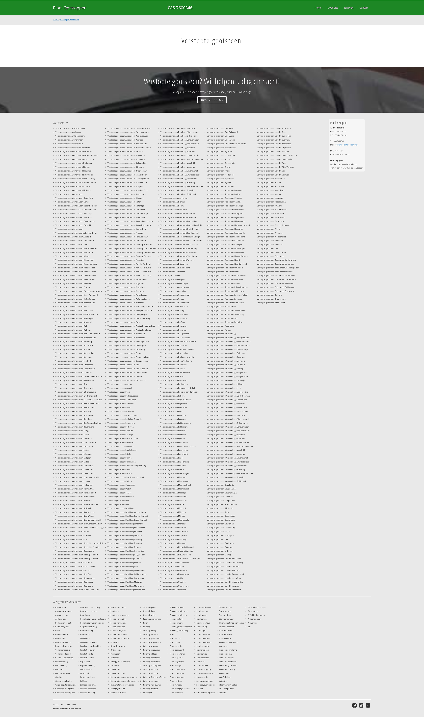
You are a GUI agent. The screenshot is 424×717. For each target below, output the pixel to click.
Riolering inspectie (150, 646)
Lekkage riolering (87, 692)
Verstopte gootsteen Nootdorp (173, 570)
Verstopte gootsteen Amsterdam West (123, 322)
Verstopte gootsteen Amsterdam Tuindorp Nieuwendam (131, 252)
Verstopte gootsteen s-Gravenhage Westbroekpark (228, 461)
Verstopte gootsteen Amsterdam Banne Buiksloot (76, 248)
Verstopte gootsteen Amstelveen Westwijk (73, 225)
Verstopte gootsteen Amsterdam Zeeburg (125, 353)
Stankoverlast (225, 611)
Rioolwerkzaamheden (205, 673)
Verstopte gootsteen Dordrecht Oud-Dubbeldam (181, 240)
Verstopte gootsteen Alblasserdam (70, 136)
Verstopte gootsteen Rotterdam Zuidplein (224, 322)
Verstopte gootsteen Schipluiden (221, 500)
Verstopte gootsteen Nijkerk (172, 566)
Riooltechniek (202, 665)
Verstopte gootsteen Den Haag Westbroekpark (180, 174)
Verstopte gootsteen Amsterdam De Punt (72, 330)
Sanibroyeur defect (204, 681)
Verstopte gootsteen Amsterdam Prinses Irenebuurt (129, 147)
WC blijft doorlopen (256, 615)
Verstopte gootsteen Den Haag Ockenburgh (179, 136)
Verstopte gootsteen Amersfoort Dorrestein (73, 151)
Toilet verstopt (225, 638)
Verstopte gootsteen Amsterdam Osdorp (72, 570)
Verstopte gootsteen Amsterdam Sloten (124, 202)
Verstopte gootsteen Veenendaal (271, 178)
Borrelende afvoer (63, 642)
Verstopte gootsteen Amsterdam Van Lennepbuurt (129, 271)
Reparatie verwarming (152, 619)
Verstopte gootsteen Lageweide (173, 403)
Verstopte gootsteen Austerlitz (120, 388)
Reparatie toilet (149, 615)
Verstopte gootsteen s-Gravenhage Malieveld (226, 403)
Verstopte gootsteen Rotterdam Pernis (223, 283)
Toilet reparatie (225, 634)
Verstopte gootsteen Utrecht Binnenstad (224, 558)
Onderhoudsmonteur (119, 638)
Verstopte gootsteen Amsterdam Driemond (73, 349)
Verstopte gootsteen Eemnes (172, 271)
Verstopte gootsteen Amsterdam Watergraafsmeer (128, 299)
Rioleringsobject (177, 607)
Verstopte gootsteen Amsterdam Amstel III (73, 236)
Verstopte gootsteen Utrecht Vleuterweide (275, 159)
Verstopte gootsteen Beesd (119, 407)
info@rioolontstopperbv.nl (346, 144)
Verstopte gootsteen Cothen (119, 481)
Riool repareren (176, 692)
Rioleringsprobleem (178, 615)
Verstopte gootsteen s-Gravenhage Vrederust (226, 454)
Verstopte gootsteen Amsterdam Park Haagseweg (128, 132)
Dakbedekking (61, 661)
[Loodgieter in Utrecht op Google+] (368, 705)
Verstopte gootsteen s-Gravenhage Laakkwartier (227, 392)
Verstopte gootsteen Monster (172, 523)
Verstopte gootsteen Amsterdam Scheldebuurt (127, 174)
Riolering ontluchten (151, 661)
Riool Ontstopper (69, 7)
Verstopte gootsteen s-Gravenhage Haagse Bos (227, 372)
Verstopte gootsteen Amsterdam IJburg (71, 430)
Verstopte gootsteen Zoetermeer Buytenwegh (276, 260)
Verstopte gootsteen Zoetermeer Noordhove (276, 275)
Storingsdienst (225, 615)
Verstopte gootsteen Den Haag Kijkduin (124, 562)
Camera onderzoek (63, 654)
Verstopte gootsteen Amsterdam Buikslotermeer (75, 275)
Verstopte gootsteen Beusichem (121, 423)
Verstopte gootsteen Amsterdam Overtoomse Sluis (77, 589)
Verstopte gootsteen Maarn (172, 469)
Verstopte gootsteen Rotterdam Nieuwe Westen (227, 256)
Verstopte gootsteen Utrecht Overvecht (273, 140)
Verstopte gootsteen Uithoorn (220, 551)
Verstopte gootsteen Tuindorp (220, 547)
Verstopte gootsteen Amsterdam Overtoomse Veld (129, 128)
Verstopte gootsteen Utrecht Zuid (271, 171)
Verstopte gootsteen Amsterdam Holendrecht (74, 415)
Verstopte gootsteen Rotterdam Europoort (225, 213)
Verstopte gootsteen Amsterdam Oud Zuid (73, 574)
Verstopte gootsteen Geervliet (173, 291)
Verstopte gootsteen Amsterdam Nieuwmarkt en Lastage (79, 527)
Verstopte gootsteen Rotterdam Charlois (224, 202)
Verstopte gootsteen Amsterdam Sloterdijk (125, 205)
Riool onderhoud (177, 669)
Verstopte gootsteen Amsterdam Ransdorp (125, 151)
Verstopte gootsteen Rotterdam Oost (222, 271)
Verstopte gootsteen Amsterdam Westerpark (126, 333)
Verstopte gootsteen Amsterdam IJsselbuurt (73, 438)
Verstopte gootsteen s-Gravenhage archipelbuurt (228, 337)
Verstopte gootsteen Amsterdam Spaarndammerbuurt (130, 221)
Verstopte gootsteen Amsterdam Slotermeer (126, 209)
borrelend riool (61, 634)
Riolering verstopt (150, 688)
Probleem (114, 665)
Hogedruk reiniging (88, 626)
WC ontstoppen (254, 619)
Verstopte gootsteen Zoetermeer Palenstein (275, 283)
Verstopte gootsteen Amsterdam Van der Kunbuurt (129, 264)
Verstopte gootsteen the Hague (220, 535)
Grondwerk (85, 615)
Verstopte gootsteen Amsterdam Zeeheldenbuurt (128, 361)
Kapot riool (85, 661)
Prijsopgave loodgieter (120, 661)
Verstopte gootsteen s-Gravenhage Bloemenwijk (227, 349)
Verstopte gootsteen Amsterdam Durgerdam (74, 357)
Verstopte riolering (227, 669)
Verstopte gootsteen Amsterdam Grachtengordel (76, 396)
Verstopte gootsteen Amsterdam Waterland (125, 302)
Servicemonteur (226, 607)
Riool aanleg (175, 638)
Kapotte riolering (87, 665)
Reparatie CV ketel (118, 692)
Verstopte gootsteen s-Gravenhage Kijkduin (225, 384)
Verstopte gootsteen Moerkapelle (174, 520)
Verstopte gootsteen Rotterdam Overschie (225, 279)
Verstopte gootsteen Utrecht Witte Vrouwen (275, 167)
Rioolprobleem (202, 650)
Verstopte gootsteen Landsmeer (174, 407)
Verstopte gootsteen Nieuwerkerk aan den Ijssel (180, 558)
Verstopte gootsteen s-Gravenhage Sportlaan (226, 438)
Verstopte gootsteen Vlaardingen (271, 190)
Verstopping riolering (228, 650)
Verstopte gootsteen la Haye (172, 396)
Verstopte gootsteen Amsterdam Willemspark (126, 345)
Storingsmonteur (226, 619)
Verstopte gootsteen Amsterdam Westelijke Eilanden (129, 330)
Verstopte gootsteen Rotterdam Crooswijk (225, 205)
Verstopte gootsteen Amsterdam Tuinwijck (125, 260)
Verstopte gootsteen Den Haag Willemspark (178, 178)
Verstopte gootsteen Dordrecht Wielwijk (177, 260)
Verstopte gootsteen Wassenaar (270, 213)
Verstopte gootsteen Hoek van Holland (177, 349)
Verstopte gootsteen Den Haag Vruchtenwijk (179, 171)
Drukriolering (61, 665)
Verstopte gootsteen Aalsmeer (68, 132)
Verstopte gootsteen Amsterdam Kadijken (73, 458)
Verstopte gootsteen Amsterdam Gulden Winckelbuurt (78, 399)
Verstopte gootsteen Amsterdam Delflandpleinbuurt (77, 333)
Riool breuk (175, 642)
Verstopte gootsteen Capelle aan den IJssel (125, 477)
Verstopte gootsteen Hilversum (173, 345)
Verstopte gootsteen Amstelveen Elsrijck (72, 202)
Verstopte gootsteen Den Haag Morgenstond (179, 132)
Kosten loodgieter (87, 677)
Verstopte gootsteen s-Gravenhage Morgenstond (228, 419)
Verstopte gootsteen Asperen (119, 384)
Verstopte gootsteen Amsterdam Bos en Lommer (76, 264)
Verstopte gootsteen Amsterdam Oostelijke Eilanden (77, 547)
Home (56, 19)
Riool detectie (176, 646)
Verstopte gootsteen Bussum (119, 473)
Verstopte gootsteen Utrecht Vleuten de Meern (277, 155)
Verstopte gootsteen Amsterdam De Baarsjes (74, 310)
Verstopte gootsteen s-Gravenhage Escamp (225, 368)
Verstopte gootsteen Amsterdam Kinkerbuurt (74, 469)
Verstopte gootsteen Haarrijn (172, 310)
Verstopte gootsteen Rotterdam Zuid (222, 318)
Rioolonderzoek (203, 634)
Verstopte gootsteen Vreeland (269, 205)
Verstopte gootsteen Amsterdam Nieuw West (74, 516)
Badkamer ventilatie (63, 623)
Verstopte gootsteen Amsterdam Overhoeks (74, 586)
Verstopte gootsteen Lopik (171, 458)
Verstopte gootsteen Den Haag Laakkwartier (126, 570)
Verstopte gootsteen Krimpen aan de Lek (177, 388)
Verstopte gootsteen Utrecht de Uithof (223, 570)
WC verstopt (253, 623)
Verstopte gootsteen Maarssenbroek (175, 485)
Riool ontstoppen (177, 677)
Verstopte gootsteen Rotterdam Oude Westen (226, 275)
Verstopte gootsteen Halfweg (172, 322)
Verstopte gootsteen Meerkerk (173, 508)
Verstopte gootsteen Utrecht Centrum (223, 566)
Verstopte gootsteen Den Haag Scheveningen (179, 140)
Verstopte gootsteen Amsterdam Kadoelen (73, 461)
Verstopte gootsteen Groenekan (174, 306)
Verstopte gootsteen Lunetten (173, 465)
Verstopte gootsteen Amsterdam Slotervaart (126, 217)
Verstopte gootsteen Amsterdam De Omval (73, 322)
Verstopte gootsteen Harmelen (173, 326)
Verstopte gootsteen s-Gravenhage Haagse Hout (227, 376)
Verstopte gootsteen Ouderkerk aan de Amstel (226, 143)
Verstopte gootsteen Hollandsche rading (177, 357)
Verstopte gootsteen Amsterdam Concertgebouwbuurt (78, 291)
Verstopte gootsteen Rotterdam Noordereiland (227, 264)
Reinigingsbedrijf (117, 688)
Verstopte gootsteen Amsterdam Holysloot (73, 419)
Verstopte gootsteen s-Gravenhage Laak (224, 388)
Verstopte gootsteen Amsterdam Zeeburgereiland (128, 357)
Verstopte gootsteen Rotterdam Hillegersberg (226, 221)
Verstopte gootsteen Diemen (172, 202)
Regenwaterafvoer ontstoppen (123, 677)
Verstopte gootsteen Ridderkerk (220, 174)
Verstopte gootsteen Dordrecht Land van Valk (179, 233)
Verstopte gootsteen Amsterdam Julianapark (74, 454)
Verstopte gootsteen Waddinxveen (272, 209)
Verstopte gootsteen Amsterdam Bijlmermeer (74, 260)
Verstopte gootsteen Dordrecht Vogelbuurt (178, 256)
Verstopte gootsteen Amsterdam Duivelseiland (75, 353)
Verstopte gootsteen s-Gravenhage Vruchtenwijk (227, 458)
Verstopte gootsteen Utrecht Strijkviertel (274, 147)
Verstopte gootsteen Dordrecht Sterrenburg (178, 248)
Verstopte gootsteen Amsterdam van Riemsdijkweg (129, 275)
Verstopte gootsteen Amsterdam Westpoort (126, 337)
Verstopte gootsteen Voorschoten (271, 202)
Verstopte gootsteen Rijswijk (219, 182)
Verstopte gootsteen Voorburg (270, 198)
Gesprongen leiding (63, 681)
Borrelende (60, 638)
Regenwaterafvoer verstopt (122, 685)
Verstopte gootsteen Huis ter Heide (175, 372)
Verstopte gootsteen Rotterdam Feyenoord (225, 217)
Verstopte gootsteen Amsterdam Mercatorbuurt (75, 492)
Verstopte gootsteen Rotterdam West (222, 306)
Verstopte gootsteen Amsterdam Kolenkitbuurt (75, 473)
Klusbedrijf (84, 673)
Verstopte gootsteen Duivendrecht (175, 267)
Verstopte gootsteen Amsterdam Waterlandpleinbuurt (130, 306)
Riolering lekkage (150, 654)
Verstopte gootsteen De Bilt (119, 489)
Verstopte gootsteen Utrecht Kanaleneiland (225, 574)
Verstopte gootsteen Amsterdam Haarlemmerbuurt (77, 403)
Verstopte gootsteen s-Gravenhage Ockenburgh (227, 423)
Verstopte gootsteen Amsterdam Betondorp (74, 252)
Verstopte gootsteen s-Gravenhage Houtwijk (226, 380)
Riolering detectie (150, 634)
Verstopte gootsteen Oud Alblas (220, 128)
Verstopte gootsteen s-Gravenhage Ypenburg (226, 469)
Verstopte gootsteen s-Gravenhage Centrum (225, 357)
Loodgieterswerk (117, 626)
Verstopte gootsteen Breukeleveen (122, 450)
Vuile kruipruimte (226, 688)
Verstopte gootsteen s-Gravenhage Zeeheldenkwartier (230, 473)
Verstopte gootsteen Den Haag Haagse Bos (125, 551)
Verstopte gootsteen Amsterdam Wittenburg (126, 349)
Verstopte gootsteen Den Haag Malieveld (124, 582)
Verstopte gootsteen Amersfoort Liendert (72, 167)
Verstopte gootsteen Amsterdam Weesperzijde (127, 314)
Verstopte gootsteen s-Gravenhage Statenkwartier (228, 442)
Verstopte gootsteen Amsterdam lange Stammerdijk (77, 477)
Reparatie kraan (149, 611)
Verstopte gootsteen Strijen (218, 531)
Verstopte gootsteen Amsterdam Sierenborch (126, 194)
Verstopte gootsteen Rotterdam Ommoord (225, 267)
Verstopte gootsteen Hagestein (173, 318)
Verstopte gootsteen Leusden (173, 430)
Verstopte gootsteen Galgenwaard (174, 287)
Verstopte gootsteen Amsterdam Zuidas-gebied (127, 368)
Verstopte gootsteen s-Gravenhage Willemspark (227, 465)
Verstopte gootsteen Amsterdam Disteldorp (73, 341)
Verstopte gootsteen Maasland (173, 496)
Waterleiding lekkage (256, 607)
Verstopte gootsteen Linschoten (174, 442)
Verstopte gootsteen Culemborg (121, 485)
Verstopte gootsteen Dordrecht (173, 209)
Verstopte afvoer (226, 657)
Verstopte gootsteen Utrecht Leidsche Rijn (225, 582)
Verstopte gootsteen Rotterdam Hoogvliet (225, 229)
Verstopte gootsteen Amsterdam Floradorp (73, 372)
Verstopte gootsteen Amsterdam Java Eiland (74, 446)
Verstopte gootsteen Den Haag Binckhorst (125, 523)
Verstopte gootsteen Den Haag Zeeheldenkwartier (181, 186)
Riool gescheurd (177, 650)
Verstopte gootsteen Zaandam (270, 240)
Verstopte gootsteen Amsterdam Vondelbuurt (127, 295)
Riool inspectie (176, 657)
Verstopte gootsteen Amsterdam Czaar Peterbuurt (76, 295)
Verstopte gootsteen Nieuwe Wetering (176, 551)
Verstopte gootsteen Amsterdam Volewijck (125, 291)
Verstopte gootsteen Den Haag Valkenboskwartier (181, 159)
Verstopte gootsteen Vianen (269, 182)
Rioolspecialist (202, 657)
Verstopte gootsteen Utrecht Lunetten (223, 586)
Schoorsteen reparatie (205, 692)
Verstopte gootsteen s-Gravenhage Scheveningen (228, 427)
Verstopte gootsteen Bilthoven (120, 427)
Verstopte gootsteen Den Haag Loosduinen (125, 578)
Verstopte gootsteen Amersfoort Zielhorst (73, 190)
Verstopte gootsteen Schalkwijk (220, 485)
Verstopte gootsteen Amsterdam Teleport (125, 233)
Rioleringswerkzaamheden (181, 626)
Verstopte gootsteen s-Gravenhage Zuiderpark (226, 481)
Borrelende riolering (63, 646)
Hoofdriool (85, 634)
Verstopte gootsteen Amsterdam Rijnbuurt (125, 167)
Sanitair (199, 688)
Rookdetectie (202, 677)
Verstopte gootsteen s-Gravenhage (222, 333)
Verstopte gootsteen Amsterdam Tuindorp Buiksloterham (131, 248)
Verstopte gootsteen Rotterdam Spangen (224, 299)
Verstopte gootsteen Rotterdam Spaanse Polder (227, 295)
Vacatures (223, 646)
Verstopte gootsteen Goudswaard (174, 302)
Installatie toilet (86, 654)
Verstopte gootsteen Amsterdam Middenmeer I (75, 496)
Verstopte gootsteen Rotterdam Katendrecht (226, 236)
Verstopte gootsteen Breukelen (120, 446)
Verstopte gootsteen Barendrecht (121, 399)
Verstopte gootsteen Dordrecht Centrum (177, 213)
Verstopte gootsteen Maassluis (173, 500)
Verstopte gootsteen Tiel (217, 539)
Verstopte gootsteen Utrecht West (271, 163)
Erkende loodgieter (63, 673)
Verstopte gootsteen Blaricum (120, 430)
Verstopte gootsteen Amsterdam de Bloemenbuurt (77, 314)
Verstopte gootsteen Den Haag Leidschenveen (127, 574)
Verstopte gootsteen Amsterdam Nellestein (73, 508)
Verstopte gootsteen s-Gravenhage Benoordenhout (229, 341)
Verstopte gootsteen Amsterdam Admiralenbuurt (76, 233)
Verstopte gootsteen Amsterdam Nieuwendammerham (78, 523)
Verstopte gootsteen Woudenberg (271, 236)
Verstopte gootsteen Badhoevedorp (122, 396)
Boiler (57, 630)
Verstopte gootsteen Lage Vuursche (175, 399)
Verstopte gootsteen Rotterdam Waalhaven (225, 302)
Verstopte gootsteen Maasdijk (173, 492)
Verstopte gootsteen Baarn (118, 392)
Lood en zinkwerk (118, 607)
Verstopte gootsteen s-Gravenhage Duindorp (226, 361)
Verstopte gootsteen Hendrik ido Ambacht (178, 341)
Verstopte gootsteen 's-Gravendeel (70, 128)
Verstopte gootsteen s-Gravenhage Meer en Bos (227, 411)
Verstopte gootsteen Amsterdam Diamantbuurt (75, 337)
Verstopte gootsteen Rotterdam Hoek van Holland (228, 225)
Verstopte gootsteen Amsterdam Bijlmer (72, 256)
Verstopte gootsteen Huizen (172, 376)
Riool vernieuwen (204, 607)
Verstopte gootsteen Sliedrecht (220, 508)
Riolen (145, 623)
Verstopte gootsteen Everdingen (174, 283)
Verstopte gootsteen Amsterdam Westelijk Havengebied (131, 326)
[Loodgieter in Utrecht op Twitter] (361, 705)
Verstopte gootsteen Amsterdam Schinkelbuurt (127, 182)
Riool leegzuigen (177, 661)
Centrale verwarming (64, 657)
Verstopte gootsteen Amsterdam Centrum (73, 287)
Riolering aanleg (149, 630)
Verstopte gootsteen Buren (119, 469)
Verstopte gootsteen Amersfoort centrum (72, 147)
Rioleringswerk (176, 623)
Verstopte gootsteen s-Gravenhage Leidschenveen (228, 396)
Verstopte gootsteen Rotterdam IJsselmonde (226, 233)
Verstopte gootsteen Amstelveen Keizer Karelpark (76, 205)
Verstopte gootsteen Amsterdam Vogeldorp (126, 287)
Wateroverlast (254, 611)
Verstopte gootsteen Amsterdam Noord (72, 531)
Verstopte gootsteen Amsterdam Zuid (123, 364)
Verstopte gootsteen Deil (118, 500)
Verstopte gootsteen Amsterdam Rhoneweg (126, 159)
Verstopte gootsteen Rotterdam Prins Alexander (227, 287)
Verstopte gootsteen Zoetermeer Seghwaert (275, 291)
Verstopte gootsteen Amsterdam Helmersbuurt (75, 407)
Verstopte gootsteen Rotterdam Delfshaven (225, 209)
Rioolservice (201, 654)
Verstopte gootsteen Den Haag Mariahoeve (125, 586)
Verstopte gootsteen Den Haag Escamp (124, 547)
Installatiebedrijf (87, 657)
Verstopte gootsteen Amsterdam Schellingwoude (128, 178)
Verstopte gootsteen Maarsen (173, 477)
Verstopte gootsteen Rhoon (219, 171)
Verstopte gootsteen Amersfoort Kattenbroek (74, 159)
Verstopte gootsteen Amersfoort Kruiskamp (73, 163)
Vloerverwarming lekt (228, 685)
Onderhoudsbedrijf (118, 634)
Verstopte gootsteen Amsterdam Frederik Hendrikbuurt (79, 376)
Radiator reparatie (118, 673)
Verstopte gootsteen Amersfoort (69, 143)
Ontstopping (115, 650)
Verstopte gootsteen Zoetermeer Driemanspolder (278, 267)
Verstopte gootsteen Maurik (172, 504)
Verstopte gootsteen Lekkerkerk (173, 427)
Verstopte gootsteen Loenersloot (174, 450)
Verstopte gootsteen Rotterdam (220, 186)
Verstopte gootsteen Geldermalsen (175, 295)
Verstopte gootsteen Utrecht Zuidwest (273, 174)
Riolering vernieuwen (152, 685)
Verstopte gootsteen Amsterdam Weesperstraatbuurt (130, 310)
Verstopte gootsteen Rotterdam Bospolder (225, 190)
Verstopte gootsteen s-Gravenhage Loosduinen (227, 399)
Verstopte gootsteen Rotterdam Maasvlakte (225, 252)
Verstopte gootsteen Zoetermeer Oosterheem (276, 279)
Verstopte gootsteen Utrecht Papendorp (274, 143)
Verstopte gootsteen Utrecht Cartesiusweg (225, 562)
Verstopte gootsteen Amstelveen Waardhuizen (75, 221)
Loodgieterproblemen (119, 615)
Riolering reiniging (150, 673)
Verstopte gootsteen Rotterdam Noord (223, 260)
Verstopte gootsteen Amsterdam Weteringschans (128, 341)
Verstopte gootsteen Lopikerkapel (174, 461)
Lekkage (83, 681)
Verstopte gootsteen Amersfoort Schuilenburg (75, 178)
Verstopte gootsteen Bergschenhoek (122, 415)
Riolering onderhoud (151, 657)
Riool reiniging (176, 685)
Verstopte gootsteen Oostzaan (173, 589)
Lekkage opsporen (88, 688)
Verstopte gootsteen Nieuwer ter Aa (175, 554)
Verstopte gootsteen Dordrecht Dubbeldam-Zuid (181, 225)
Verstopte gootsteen (69, 19)
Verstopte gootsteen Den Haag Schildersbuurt (179, 143)
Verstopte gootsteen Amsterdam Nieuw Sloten (75, 512)
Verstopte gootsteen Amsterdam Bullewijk (73, 283)
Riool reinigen (176, 681)
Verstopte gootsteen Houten (172, 368)
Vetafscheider (225, 677)
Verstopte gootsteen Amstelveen (69, 194)
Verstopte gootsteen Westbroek (270, 221)
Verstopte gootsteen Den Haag (120, 508)
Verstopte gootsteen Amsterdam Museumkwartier (76, 504)
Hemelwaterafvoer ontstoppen (93, 619)
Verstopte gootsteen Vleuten (269, 194)
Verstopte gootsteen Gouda (172, 299)
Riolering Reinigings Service (154, 677)
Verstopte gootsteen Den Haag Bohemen (124, 531)
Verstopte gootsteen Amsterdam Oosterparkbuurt (76, 554)
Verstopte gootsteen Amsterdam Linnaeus (73, 481)
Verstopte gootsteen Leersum (173, 419)
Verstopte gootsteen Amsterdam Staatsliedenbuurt (129, 225)
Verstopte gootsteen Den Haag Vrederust (177, 167)
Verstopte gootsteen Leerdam (173, 415)
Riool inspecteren (177, 654)
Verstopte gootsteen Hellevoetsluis (175, 337)
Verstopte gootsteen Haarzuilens (174, 314)
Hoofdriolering (86, 630)
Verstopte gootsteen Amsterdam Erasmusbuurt (75, 368)
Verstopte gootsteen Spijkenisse (220, 523)
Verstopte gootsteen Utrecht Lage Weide (224, 578)
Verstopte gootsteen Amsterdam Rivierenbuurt (127, 171)
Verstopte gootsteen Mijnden (172, 516)
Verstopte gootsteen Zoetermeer (271, 256)
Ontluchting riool (117, 646)
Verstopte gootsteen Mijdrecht (173, 512)
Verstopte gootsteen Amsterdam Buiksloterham (75, 271)
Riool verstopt (202, 611)
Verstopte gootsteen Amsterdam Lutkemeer (74, 485)
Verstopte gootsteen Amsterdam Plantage (125, 140)
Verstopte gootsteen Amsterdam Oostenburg (74, 551)
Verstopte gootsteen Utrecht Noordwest (274, 128)
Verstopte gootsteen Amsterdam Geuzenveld (74, 388)
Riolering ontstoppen (152, 665)
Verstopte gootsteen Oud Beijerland (222, 132)
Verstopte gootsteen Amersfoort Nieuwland (74, 171)
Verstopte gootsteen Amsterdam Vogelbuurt (126, 283)
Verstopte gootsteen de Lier (119, 492)
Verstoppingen (225, 654)
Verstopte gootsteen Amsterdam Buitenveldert (75, 279)
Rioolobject (201, 630)
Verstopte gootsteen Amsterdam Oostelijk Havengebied (79, 543)
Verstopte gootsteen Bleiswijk (120, 434)
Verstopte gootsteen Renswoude (221, 163)
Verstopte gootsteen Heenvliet (173, 330)
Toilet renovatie (225, 630)
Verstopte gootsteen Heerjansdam (174, 333)
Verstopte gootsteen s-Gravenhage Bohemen (226, 353)
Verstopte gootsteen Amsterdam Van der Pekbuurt (129, 267)
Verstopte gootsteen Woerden (270, 233)
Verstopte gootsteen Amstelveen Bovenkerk (74, 198)
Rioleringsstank (176, 619)
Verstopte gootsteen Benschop (120, 411)
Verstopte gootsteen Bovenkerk (120, 442)
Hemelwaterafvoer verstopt (92, 623)
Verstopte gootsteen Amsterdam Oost (71, 539)
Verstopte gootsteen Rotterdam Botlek (223, 194)
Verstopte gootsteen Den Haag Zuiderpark (178, 194)
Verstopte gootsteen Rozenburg (220, 326)
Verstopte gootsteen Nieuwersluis (174, 562)
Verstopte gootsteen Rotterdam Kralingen (224, 244)
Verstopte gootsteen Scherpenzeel (221, 489)
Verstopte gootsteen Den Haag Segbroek (177, 147)
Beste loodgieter (62, 626)
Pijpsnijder (115, 654)
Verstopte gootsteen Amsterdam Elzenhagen (74, 364)
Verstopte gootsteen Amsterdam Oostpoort (73, 562)
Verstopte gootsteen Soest (218, 512)
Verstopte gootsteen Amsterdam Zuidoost (125, 376)
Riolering (146, 626)
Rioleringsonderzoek (178, 611)
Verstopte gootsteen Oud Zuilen (220, 136)
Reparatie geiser (149, 607)
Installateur (85, 638)
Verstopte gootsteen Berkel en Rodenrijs (124, 419)
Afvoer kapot (60, 607)
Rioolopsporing (203, 646)
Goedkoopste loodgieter (65, 685)
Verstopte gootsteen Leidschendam (175, 423)
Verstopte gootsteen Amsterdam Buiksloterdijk (75, 267)
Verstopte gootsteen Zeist (268, 248)
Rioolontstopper (203, 638)
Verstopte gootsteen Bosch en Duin (122, 438)
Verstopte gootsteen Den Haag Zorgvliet (177, 190)
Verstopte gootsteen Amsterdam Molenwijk (73, 500)
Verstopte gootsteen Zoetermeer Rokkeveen (275, 287)
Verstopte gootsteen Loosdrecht (174, 454)
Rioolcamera (201, 615)
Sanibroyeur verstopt (205, 685)
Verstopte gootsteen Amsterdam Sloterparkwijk (127, 213)
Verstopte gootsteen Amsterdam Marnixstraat (74, 489)
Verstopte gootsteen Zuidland (269, 295)
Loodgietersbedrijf (118, 619)
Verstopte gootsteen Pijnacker (220, 151)
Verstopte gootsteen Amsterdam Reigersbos (126, 155)
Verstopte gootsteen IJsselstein (173, 380)
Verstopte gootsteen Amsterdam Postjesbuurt (127, 143)
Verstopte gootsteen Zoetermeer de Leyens (275, 264)
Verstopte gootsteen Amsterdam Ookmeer (73, 535)
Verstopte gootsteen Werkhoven (271, 217)
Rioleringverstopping (179, 630)
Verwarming (224, 673)
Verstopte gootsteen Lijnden (172, 438)
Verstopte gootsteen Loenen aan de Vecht (178, 446)
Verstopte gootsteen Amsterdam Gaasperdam (74, 380)
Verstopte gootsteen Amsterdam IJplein (72, 434)
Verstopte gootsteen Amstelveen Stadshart (73, 217)
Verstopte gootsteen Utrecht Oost (271, 132)
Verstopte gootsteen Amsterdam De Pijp (72, 326)
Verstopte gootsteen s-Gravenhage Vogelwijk (226, 450)
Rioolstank (201, 661)
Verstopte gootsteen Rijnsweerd (220, 178)
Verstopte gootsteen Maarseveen (174, 481)
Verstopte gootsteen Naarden (173, 543)
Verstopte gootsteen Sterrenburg (221, 527)
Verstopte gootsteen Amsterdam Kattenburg (74, 465)
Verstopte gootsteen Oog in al (173, 582)
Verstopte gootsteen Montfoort (173, 527)
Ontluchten (115, 642)
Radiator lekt (115, 669)
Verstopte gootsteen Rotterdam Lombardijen (226, 248)
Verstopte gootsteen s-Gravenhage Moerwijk (226, 415)
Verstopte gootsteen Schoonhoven (222, 504)
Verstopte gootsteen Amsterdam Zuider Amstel (127, 372)
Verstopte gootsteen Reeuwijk (220, 159)
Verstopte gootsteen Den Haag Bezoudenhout (127, 520)
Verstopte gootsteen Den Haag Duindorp (124, 539)
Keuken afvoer (86, 669)
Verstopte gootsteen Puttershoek (221, 155)
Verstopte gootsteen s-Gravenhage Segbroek (226, 434)
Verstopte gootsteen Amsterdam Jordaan (72, 450)
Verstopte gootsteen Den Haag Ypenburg (177, 182)
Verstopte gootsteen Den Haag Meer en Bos (126, 589)
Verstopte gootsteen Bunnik (119, 458)
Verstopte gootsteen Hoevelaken (174, 353)
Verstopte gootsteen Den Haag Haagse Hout (126, 554)
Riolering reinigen (150, 669)
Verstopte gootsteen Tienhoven (220, 543)
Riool (172, 634)
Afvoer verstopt (62, 615)
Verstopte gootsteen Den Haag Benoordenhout (127, 516)
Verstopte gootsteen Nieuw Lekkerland (177, 547)
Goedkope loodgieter (64, 688)
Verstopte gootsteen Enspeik (172, 279)
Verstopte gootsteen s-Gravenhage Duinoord (226, 364)
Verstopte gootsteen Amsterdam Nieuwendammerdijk (78, 520)
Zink (249, 626)
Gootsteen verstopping (90, 607)
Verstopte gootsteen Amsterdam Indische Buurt (75, 442)
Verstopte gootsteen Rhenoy (219, 167)
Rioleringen (147, 692)
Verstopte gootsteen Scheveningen (222, 492)
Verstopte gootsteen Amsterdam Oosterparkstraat (76, 558)
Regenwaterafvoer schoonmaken (124, 681)
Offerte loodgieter (118, 630)
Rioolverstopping (203, 669)
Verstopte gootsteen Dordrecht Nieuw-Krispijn (180, 236)
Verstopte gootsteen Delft (118, 504)
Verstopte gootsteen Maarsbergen (174, 473)
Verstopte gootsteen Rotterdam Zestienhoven (226, 310)
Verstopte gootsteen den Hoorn (173, 198)
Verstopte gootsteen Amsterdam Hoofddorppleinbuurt (78, 423)
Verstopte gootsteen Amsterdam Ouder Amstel (75, 578)
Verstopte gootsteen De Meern (120, 496)
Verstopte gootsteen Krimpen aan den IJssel (179, 392)
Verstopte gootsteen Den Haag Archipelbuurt (126, 512)
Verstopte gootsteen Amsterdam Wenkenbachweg (128, 318)
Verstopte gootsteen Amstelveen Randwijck (73, 213)
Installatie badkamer (89, 642)
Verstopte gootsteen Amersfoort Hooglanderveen (76, 155)
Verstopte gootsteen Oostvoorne (174, 586)
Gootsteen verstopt (88, 611)
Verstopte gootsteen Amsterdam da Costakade (75, 299)
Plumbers (114, 657)
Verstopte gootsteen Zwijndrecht (271, 302)
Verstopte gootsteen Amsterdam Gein (71, 384)
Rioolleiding (201, 626)
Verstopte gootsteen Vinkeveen (270, 186)
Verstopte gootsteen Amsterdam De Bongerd (74, 318)
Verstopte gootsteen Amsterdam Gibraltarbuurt (75, 392)
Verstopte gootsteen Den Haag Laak (122, 566)
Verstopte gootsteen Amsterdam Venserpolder (127, 279)
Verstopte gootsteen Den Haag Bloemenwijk (126, 527)
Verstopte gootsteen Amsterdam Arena (71, 244)
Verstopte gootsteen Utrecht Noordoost (224, 589)
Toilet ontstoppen (226, 626)
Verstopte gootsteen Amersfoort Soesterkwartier (76, 182)
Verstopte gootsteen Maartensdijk (174, 489)
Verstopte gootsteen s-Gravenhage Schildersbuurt (228, 430)
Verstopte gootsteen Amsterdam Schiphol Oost (127, 190)
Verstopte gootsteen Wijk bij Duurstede (274, 225)
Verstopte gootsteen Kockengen (174, 384)
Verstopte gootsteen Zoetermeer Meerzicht (275, 271)
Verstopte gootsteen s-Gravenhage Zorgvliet (225, 477)
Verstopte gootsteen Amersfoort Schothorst (74, 174)
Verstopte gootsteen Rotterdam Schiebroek (225, 291)
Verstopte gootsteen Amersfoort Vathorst (73, 186)
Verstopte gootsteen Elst (170, 275)
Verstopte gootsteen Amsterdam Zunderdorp (126, 380)
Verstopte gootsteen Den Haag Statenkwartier (179, 155)
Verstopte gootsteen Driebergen (174, 264)
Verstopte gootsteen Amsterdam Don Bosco (74, 345)
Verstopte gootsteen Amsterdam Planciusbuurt (127, 136)
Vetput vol (223, 681)
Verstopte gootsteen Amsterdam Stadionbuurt (127, 229)
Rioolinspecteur (203, 623)
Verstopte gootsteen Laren (171, 411)
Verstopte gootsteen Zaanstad (270, 244)
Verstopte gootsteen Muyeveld (173, 535)
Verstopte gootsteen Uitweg (219, 554)
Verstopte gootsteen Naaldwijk (173, 539)
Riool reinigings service (179, 688)
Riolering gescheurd (151, 638)
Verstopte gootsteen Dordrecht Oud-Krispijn (179, 244)
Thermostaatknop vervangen (231, 623)
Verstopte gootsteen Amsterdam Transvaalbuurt (127, 236)
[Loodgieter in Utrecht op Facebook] (354, 705)
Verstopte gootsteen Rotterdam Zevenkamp (225, 314)
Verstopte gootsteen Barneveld (120, 403)
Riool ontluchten (177, 673)
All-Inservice (60, 619)
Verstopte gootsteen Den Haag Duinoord (124, 543)
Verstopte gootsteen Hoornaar (173, 364)
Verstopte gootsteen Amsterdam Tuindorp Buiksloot (129, 244)
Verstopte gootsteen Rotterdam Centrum (224, 198)
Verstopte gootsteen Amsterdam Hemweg (73, 411)
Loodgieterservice (118, 623)
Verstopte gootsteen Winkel (269, 229)
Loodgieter (115, 611)
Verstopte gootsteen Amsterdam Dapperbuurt (75, 302)
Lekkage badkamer (88, 685)
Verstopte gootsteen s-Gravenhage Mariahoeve (227, 407)
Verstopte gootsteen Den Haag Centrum (124, 535)
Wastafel (222, 692)
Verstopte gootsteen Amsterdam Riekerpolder (127, 163)
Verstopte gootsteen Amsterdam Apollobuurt (74, 240)
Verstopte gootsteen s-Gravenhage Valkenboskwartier (230, 446)
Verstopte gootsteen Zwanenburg (271, 299)
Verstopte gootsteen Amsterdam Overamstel (74, 582)
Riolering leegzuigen (151, 650)
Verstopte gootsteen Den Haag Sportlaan (177, 151)
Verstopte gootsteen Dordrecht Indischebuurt (179, 229)
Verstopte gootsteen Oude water (221, 140)
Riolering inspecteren (152, 642)
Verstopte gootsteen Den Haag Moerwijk (177, 128)
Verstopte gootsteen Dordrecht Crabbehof (178, 217)
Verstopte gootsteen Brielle (119, 454)
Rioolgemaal (201, 619)
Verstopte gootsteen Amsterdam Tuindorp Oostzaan (129, 256)
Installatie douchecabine (90, 646)
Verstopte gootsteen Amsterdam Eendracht (73, 361)
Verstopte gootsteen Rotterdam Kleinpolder (225, 240)
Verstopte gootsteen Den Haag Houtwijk (124, 558)
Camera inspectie (62, 650)
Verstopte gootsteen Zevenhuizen (271, 252)
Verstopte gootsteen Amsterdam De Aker (72, 306)
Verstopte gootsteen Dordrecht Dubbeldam (178, 221)
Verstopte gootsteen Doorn (172, 205)
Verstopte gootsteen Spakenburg (221, 520)
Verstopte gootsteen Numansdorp (174, 574)
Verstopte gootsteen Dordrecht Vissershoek (178, 252)
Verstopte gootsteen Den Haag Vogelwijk (177, 163)
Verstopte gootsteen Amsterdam (69, 229)
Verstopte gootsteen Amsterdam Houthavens (74, 427)
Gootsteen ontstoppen (65, 692)
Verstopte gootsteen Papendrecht (221, 147)
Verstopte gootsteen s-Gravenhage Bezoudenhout (228, 345)
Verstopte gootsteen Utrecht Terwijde (273, 151)
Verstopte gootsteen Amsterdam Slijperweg (125, 198)
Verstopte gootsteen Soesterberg (221, 516)
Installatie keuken (87, 650)
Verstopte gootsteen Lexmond (173, 434)
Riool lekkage (175, 665)
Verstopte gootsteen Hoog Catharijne (176, 361)
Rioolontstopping (204, 642)
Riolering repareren (151, 681)
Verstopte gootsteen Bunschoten (121, 461)
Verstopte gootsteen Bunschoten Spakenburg (126, 465)
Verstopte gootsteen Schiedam (220, 496)
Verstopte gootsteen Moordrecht (174, 531)
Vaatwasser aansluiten (228, 642)
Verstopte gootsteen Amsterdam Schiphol (125, 186)
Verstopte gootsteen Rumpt (219, 330)
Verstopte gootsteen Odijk (171, 578)
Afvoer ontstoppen (63, 611)
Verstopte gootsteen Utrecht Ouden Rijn (274, 136)
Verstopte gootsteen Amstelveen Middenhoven (75, 209)
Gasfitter (59, 677)
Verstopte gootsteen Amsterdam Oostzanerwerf (75, 566)
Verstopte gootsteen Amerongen (69, 140)
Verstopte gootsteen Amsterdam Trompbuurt (126, 240)
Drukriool (59, 669)
